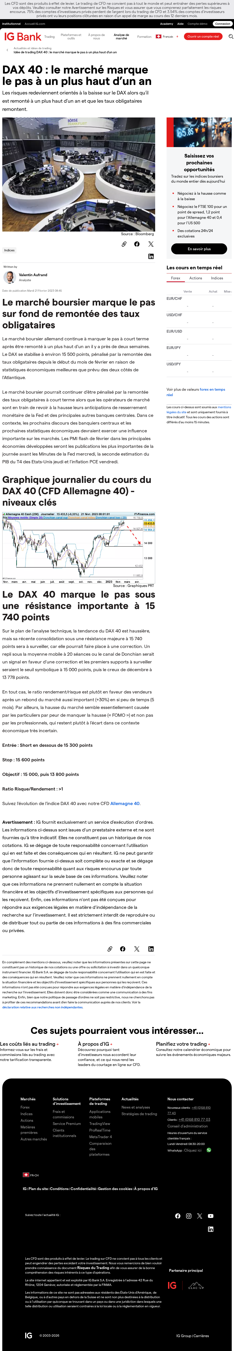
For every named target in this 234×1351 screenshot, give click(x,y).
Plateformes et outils (71, 36)
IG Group (183, 1335)
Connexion (222, 23)
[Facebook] (137, 244)
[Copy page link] (123, 244)
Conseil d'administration (188, 1126)
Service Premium (67, 1123)
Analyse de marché (121, 36)
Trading (49, 36)
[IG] (23, 36)
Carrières (201, 1335)
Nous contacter (181, 1099)
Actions (195, 278)
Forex (175, 278)
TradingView (99, 1123)
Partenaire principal (186, 1270)
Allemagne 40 (125, 803)
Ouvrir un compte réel (203, 36)
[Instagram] (188, 1216)
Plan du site (38, 1188)
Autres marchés (34, 1139)
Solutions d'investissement (67, 1101)
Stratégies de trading (139, 1113)
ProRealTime (99, 1130)
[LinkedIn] (151, 256)
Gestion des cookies (115, 1188)
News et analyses (136, 1107)
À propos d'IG (146, 1188)
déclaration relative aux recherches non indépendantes (42, 1007)
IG (25, 1188)
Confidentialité (83, 1188)
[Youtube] (210, 1216)
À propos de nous (96, 36)
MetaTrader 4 (100, 1136)
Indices (9, 250)
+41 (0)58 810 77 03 (194, 1119)
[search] (231, 36)
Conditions (59, 1188)
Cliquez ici (193, 1150)
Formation (144, 36)
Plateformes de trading (99, 1101)
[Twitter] (151, 244)
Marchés (28, 1099)
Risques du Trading (93, 1267)
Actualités (130, 1099)
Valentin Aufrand (33, 275)
